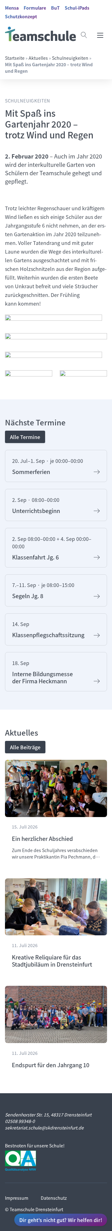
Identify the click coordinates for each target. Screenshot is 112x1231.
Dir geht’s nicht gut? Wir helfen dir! (60, 1220)
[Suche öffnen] (84, 35)
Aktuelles (38, 58)
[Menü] (100, 35)
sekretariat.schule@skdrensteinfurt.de (44, 1127)
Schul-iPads (77, 8)
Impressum (16, 1198)
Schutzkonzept (21, 16)
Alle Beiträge (25, 747)
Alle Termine (25, 437)
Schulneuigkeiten (70, 58)
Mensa (12, 8)
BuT (55, 8)
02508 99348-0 (20, 1121)
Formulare (35, 8)
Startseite (15, 58)
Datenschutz (54, 1198)
